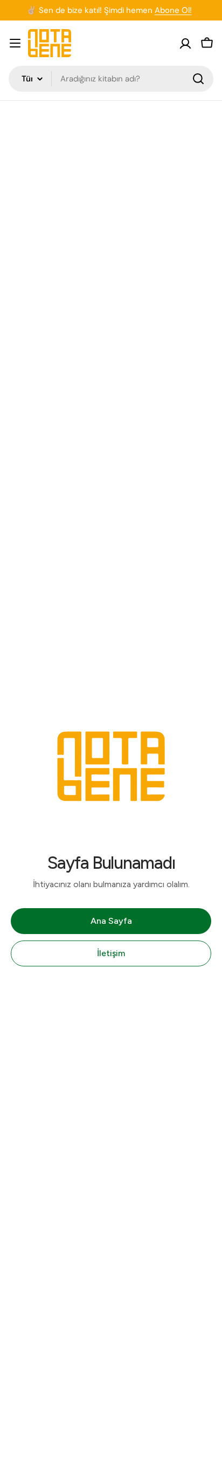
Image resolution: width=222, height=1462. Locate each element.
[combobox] (111, 79)
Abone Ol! (173, 10)
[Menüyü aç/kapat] (15, 43)
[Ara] (198, 78)
